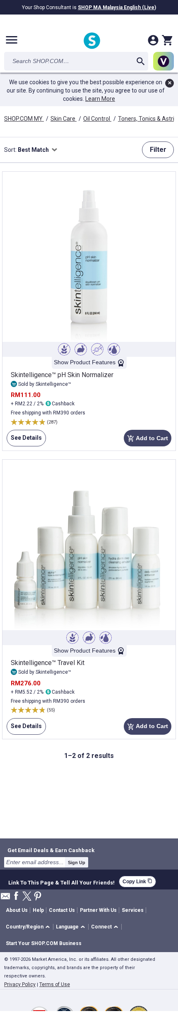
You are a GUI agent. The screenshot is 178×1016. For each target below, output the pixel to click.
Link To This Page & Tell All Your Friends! (61, 881)
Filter (158, 149)
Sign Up (76, 862)
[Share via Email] (5, 898)
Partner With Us (98, 910)
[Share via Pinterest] (37, 897)
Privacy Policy (20, 984)
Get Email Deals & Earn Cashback (50, 850)
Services (133, 910)
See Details (24, 440)
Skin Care (64, 118)
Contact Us (62, 910)
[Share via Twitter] (26, 897)
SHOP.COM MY (24, 118)
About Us (17, 910)
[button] (29, 927)
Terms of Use (54, 984)
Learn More (100, 98)
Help (38, 910)
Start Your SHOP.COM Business (44, 943)
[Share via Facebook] (16, 896)
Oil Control (97, 118)
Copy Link (137, 881)
